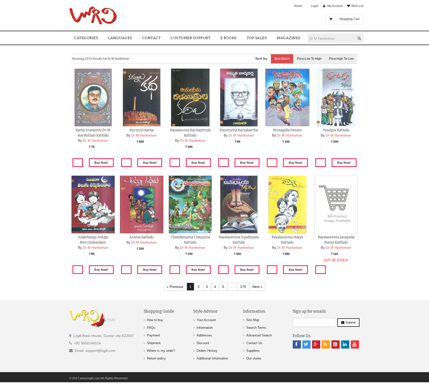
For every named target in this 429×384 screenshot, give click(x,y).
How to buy (155, 320)
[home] (93, 15)
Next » (257, 287)
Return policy (156, 358)
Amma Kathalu (141, 237)
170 (243, 287)
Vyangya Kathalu (336, 130)
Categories (86, 38)
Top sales (257, 38)
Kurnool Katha (142, 130)
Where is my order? (161, 351)
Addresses (204, 335)
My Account (335, 6)
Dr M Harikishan (95, 140)
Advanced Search (259, 335)
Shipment (154, 343)
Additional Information (212, 358)
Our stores (253, 358)
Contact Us (254, 343)
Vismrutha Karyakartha (238, 130)
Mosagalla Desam (287, 130)
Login (315, 6)
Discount (203, 343)
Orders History (207, 351)
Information (205, 327)
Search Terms (256, 327)
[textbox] (331, 38)
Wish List (357, 6)
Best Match (282, 58)
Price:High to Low (341, 58)
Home (298, 6)
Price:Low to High (309, 58)
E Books (228, 38)
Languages (120, 38)
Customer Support (191, 38)
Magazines (289, 38)
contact (151, 38)
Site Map (252, 320)
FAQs (151, 327)
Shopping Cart (349, 19)
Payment (153, 335)
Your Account (206, 320)
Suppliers (253, 351)
